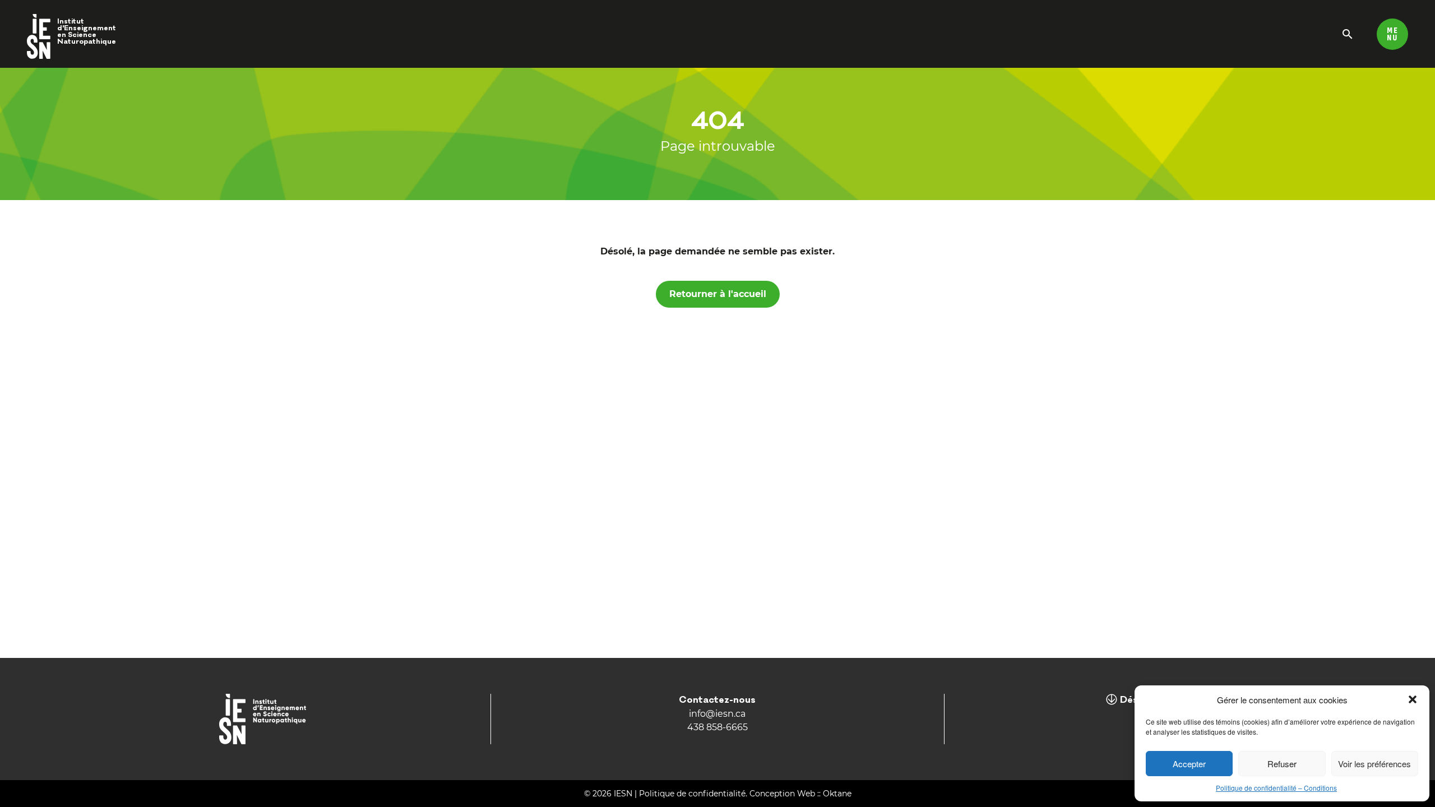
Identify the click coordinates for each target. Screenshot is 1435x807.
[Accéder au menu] (1392, 34)
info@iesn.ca (717, 713)
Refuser (1282, 763)
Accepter (1189, 763)
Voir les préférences (1374, 763)
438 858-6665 (717, 727)
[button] (1412, 699)
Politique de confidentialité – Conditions (1276, 787)
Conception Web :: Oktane (800, 794)
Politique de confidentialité (692, 794)
